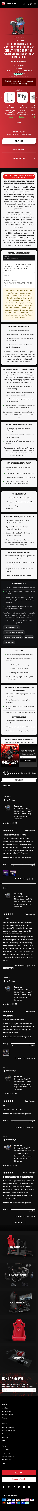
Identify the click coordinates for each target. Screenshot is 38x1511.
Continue (28, 760)
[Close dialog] (36, 745)
